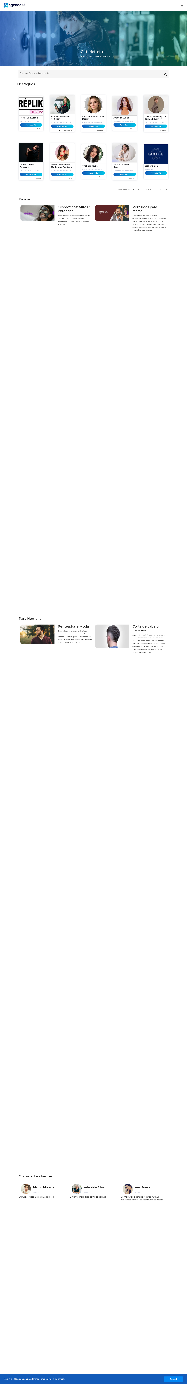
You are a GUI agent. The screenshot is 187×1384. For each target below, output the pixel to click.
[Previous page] (160, 189)
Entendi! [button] (173, 1379)
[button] (65, 1379)
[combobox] (93, 76)
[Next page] (166, 189)
